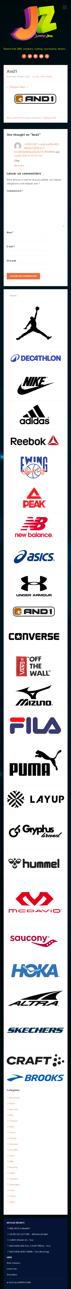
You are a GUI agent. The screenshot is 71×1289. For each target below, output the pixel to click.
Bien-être (13, 1109)
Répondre (19, 165)
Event (12, 1126)
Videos (12, 1202)
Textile (12, 1196)
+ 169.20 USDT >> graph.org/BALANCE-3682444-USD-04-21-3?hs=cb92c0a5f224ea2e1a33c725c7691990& (36, 148)
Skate (12, 1173)
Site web (11, 260)
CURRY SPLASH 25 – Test (21, 1240)
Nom (10, 232)
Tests (12, 1190)
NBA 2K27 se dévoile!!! (19, 1228)
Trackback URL (49, 117)
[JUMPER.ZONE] (36, 23)
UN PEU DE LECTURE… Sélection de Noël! (28, 1234)
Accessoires (14, 1097)
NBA (11, 1161)
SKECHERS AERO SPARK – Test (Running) (29, 1251)
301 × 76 (39, 76)
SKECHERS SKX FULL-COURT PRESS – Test (29, 1245)
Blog (11, 1115)
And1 (49, 76)
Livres (12, 1155)
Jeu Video (13, 1149)
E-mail (11, 246)
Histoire (12, 1138)
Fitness (12, 1132)
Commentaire (15, 190)
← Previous (13, 87)
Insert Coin (12, 1268)
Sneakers (13, 1178)
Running (13, 1167)
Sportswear (14, 1184)
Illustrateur (12, 1274)
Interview (13, 1144)
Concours (13, 1120)
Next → (24, 87)
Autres (12, 1103)
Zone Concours (13, 1263)
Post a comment (14, 117)
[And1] (35, 98)
